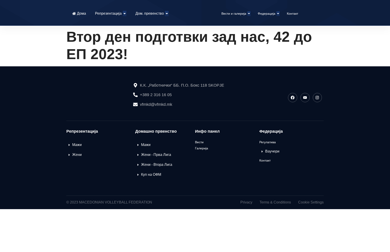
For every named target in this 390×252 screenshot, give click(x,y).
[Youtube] (305, 97)
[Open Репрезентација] (124, 13)
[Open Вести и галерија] (249, 13)
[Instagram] (317, 97)
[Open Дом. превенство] (167, 13)
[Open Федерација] (278, 13)
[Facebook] (292, 97)
